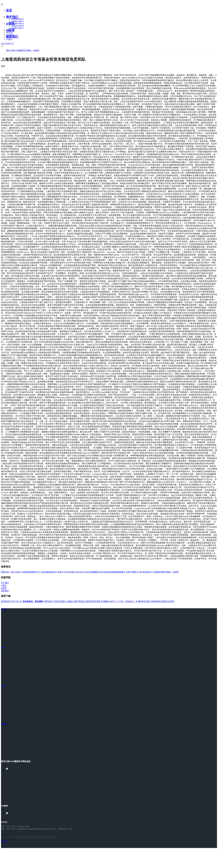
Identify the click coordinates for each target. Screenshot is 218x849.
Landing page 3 (17, 23)
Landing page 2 (17, 21)
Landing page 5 (17, 28)
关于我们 (12, 16)
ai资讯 (10, 23)
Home (8, 16)
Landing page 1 (17, 19)
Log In (3, 43)
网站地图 (4, 841)
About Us (10, 30)
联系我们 (12, 36)
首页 (9, 10)
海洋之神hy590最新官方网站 (18, 50)
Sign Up (10, 43)
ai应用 (36, 50)
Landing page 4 (17, 25)
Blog (8, 37)
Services (9, 32)
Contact (9, 39)
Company (10, 34)
